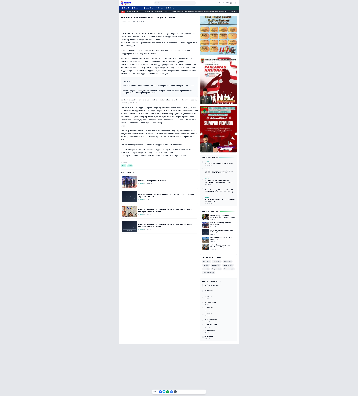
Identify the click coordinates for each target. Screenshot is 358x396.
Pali (205, 265)
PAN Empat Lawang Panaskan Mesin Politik (149, 11)
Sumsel (136, 8)
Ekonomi (160, 8)
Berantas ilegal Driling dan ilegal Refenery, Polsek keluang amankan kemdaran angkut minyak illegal (192, 11)
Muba (206, 269)
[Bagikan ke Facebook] (160, 391)
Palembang (228, 269)
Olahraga (171, 8)
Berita (123, 165)
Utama (130, 165)
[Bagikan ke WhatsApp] (167, 391)
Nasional (215, 265)
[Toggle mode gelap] (231, 3)
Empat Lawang (208, 272)
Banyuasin (216, 269)
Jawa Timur (149, 8)
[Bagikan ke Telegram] (171, 391)
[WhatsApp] (235, 3)
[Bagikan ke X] (163, 391)
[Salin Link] (175, 391)
